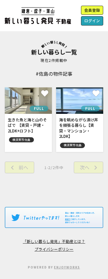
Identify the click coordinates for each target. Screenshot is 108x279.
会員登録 (92, 10)
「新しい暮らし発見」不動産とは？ (54, 241)
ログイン (92, 20)
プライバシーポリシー (54, 249)
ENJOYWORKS (67, 267)
